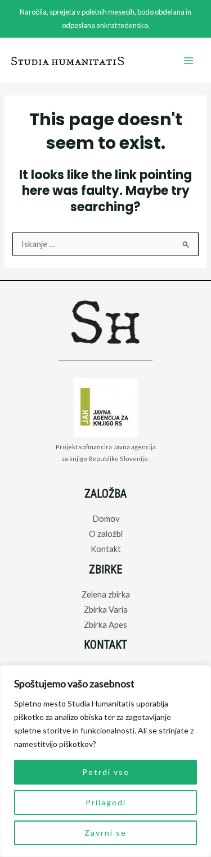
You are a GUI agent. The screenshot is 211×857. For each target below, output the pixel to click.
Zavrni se (105, 832)
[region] (105, 761)
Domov (105, 518)
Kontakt (106, 549)
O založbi (106, 534)
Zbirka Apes (105, 625)
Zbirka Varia (106, 609)
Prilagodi (106, 802)
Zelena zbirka (106, 594)
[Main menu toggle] (188, 60)
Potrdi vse (105, 772)
